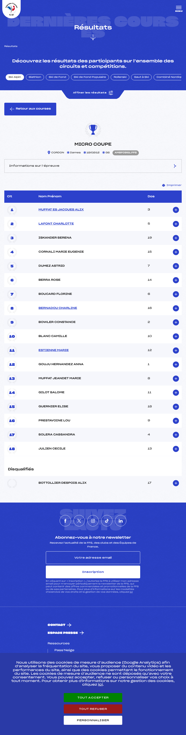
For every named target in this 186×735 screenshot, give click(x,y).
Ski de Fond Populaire (90, 77)
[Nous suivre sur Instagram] (93, 520)
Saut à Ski (141, 77)
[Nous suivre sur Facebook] (65, 520)
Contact (56, 625)
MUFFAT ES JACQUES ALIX (61, 209)
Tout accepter (93, 697)
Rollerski (120, 77)
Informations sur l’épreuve (34, 165)
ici (131, 592)
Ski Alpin (15, 77)
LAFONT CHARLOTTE (56, 223)
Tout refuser (93, 709)
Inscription (93, 572)
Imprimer (174, 185)
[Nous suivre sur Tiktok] (107, 520)
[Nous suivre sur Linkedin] (120, 520)
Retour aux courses (33, 108)
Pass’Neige (64, 650)
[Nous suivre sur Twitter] (79, 520)
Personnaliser (93, 720)
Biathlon (35, 77)
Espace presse (63, 633)
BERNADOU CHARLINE (58, 308)
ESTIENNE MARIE (54, 350)
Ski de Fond (57, 77)
